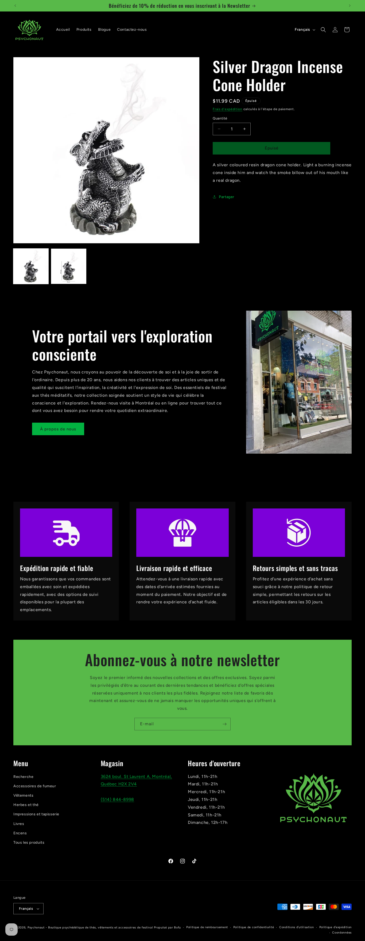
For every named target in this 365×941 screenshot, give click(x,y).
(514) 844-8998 (117, 799)
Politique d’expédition (335, 927)
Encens (20, 833)
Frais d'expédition (227, 109)
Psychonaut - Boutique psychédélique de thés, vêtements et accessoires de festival (90, 927)
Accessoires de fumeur (34, 786)
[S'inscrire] (224, 724)
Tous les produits (28, 842)
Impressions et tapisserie (36, 814)
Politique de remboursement (207, 927)
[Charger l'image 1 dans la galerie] (30, 266)
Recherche (23, 776)
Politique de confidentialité (253, 927)
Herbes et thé (26, 805)
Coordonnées (342, 932)
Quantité (220, 118)
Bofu (177, 927)
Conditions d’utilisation (296, 927)
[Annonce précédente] (15, 6)
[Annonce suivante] (350, 6)
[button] (323, 30)
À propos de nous (58, 428)
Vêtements (23, 795)
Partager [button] (226, 197)
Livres (18, 824)
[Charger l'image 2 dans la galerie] (68, 266)
